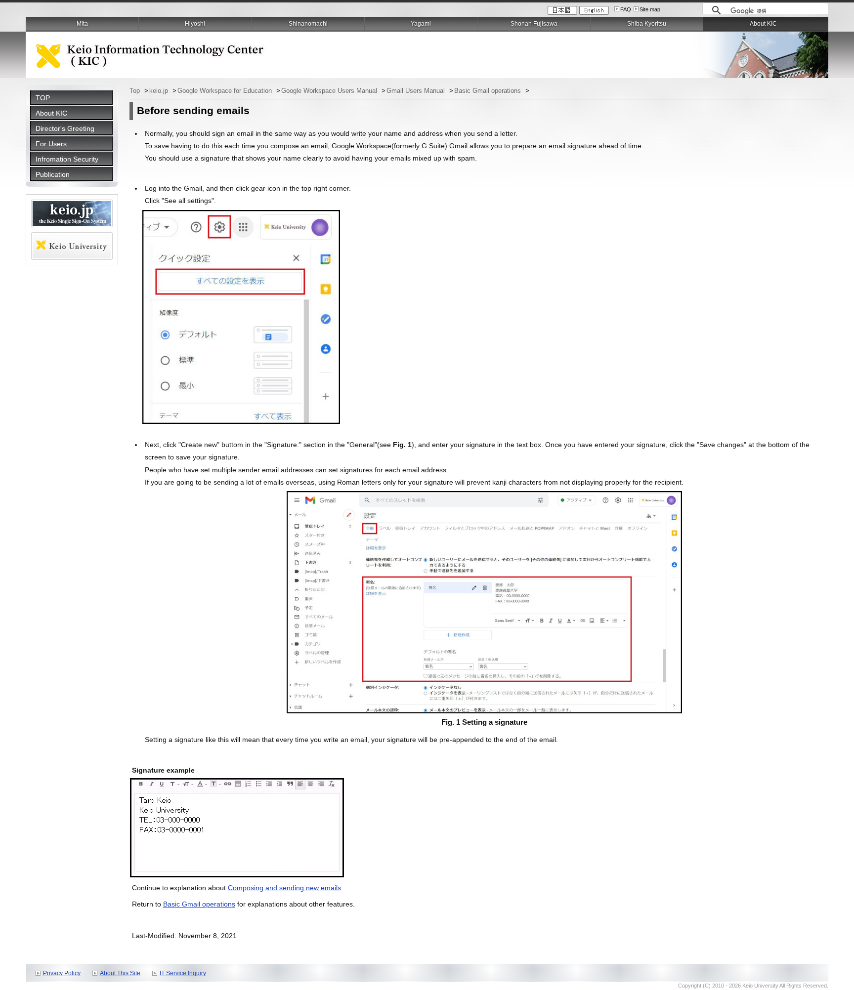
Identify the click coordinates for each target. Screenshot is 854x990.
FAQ (625, 9)
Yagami (421, 24)
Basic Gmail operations (488, 90)
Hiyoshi (195, 24)
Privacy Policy (62, 973)
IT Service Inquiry (183, 973)
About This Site (120, 973)
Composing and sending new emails (284, 888)
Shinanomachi (308, 24)
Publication (53, 174)
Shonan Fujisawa (534, 24)
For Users (51, 144)
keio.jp (159, 90)
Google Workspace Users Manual (330, 90)
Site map (650, 9)
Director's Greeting (65, 128)
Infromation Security (67, 159)
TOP (43, 98)
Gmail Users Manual (416, 90)
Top (135, 90)
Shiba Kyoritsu (646, 24)
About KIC (51, 113)
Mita (82, 24)
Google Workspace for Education (225, 90)
